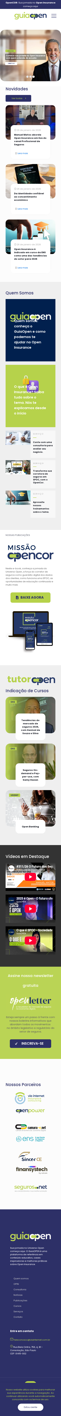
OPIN (16, 1284)
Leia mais (23, 153)
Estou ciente (30, 1407)
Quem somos (21, 1278)
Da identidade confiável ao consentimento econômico (29, 197)
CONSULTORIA (10, 51)
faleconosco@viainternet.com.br (32, 1339)
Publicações (20, 1300)
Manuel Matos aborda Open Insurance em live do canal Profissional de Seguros (30, 139)
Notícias (18, 1295)
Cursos (17, 1306)
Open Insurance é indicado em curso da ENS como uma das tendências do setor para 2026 (30, 254)
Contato (18, 1317)
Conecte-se (11, 63)
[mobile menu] (54, 16)
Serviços (18, 1311)
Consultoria (20, 1289)
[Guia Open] (30, 16)
